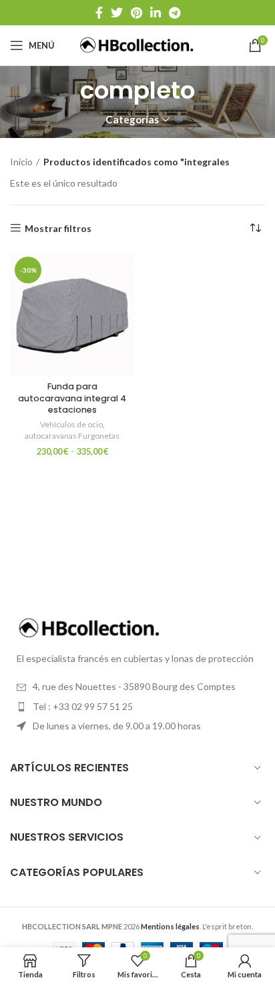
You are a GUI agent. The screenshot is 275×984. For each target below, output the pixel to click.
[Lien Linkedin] (155, 13)
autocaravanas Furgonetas (72, 436)
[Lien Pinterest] (136, 13)
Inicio (21, 161)
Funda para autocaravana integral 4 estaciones (72, 398)
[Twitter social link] (117, 13)
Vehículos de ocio (71, 424)
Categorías (132, 120)
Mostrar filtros (58, 228)
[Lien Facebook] (99, 13)
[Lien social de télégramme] (174, 13)
